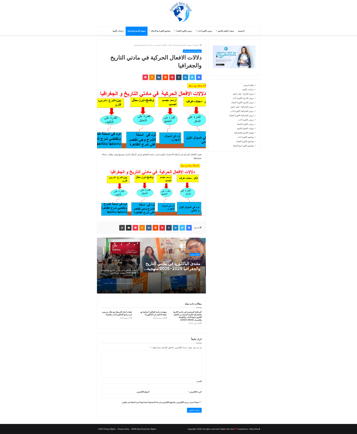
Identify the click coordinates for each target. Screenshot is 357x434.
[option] (151, 265)
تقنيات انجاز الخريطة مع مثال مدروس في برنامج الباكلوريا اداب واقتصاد (117, 313)
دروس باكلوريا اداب (205, 31)
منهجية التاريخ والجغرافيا (137, 31)
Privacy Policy (123, 429)
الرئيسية (241, 31)
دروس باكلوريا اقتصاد (184, 31)
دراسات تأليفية (118, 31)
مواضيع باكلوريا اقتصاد (245, 141)
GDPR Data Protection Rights (143, 429)
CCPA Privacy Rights (107, 429)
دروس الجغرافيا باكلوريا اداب (242, 111)
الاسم (199, 381)
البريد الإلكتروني (195, 392)
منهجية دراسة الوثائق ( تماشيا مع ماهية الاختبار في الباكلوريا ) (154, 313)
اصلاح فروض (195, 254)
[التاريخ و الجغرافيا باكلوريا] (227, 13)
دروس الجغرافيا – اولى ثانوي (242, 107)
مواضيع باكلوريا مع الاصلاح (161, 31)
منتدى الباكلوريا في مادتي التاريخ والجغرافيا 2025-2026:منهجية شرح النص (173, 266)
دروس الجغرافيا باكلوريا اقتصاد (241, 115)
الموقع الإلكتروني (143, 392)
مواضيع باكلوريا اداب (245, 137)
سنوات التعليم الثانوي (226, 31)
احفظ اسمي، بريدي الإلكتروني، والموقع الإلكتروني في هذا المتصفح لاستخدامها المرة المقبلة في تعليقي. (160, 402)
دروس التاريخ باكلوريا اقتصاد (242, 102)
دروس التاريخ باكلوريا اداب (243, 98)
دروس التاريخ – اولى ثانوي (243, 94)
